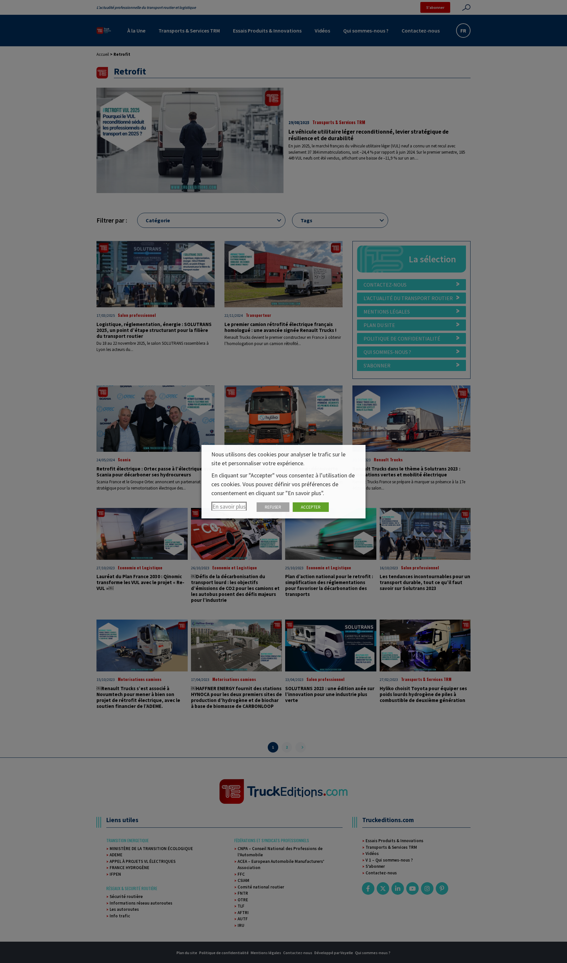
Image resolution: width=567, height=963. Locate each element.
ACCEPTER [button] (311, 507)
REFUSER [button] (273, 507)
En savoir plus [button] (229, 506)
